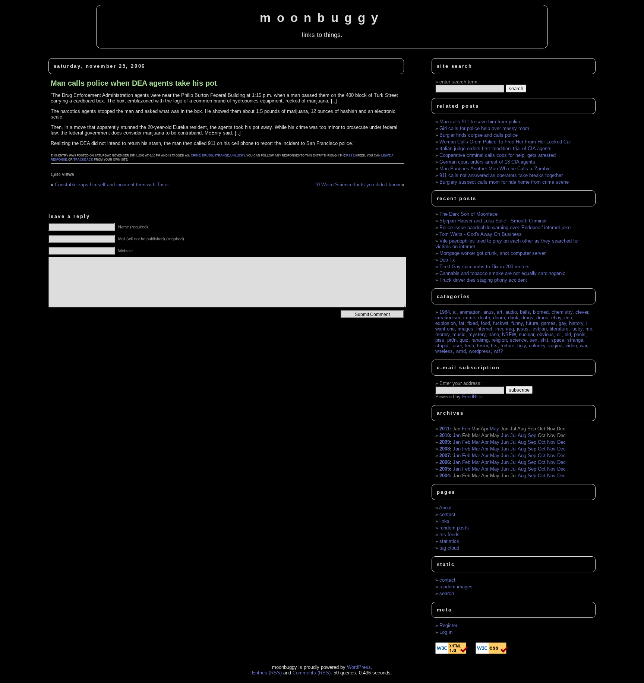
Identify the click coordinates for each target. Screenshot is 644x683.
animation (470, 312)
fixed (472, 323)
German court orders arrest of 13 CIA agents (487, 162)
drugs (207, 155)
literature (559, 329)
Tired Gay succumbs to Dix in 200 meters (484, 266)
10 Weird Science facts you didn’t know (357, 184)
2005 (444, 469)
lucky (577, 329)
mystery (477, 334)
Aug (522, 435)
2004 (444, 475)
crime (196, 155)
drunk (542, 317)
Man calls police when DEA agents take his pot (134, 83)
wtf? (498, 351)
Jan (457, 435)
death (484, 317)
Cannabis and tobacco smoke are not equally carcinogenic (502, 273)
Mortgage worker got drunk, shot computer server (492, 253)
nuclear (526, 334)
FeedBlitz (472, 396)
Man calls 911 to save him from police (480, 121)
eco (568, 317)
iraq (510, 329)
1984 (444, 312)
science (518, 340)
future (532, 323)
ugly (521, 345)
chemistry (562, 312)
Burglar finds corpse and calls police (478, 135)
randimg (480, 340)
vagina (555, 345)
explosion (445, 323)
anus (488, 312)
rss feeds (449, 534)
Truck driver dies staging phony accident (483, 280)
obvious (545, 334)
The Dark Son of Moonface (468, 214)
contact (447, 514)
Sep (532, 435)
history (576, 323)
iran (499, 329)
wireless (444, 351)
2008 (444, 449)
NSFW (509, 334)
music (458, 334)
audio (511, 312)
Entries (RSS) (267, 673)
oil (559, 334)
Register (448, 625)
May (494, 428)
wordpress (480, 351)
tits (494, 345)
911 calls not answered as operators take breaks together (501, 175)
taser (456, 345)
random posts (454, 528)
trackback (83, 159)
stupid (441, 345)
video (571, 345)
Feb (466, 428)
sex (533, 340)
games (548, 323)
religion (499, 340)
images (465, 329)
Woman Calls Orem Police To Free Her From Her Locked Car (505, 142)
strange (221, 155)
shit (544, 340)
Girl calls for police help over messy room (484, 128)
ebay (556, 317)
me (588, 329)
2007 (444, 455)
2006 (444, 462)
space (557, 340)
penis (579, 334)
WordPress (359, 667)
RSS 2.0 (351, 155)
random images (456, 586)
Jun (505, 435)
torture (507, 345)
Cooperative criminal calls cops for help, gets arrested (497, 155)
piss (439, 340)
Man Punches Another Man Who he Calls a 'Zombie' (495, 168)
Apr (485, 442)
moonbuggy (322, 18)
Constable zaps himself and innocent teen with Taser (112, 184)
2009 (444, 442)
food (485, 323)
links (444, 521)
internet (484, 329)
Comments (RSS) (312, 673)
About (445, 507)
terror (482, 345)
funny (517, 323)
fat (461, 323)
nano (494, 334)
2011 (444, 428)
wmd (461, 351)
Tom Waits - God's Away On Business (480, 234)
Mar (476, 442)
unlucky (237, 155)
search (446, 593)
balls (525, 312)
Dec (561, 442)
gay (562, 323)
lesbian (539, 329)
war (583, 345)
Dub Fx (447, 260)
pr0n (452, 340)
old (568, 334)
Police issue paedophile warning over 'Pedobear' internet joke (505, 227)
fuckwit (500, 323)
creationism (447, 317)
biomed (541, 312)
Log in (445, 632)
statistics (449, 541)
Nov (551, 442)
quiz (464, 340)
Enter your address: (460, 383)
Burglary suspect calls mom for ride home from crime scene (504, 182)
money (442, 334)
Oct (542, 442)
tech (469, 345)
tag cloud (449, 548)
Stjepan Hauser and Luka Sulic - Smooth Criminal (492, 221)
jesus (522, 329)
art (499, 312)
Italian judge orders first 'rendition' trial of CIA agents (495, 148)
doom (499, 317)
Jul (513, 435)
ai (455, 312)
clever (581, 312)
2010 (444, 435)
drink (513, 317)
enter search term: (459, 82)
